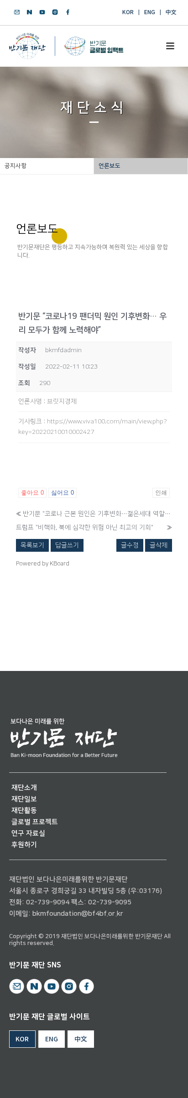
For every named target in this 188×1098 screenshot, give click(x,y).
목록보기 (32, 545)
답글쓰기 (67, 545)
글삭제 (158, 545)
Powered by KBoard (42, 563)
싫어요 (62, 492)
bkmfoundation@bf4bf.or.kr (77, 914)
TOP (154, 1080)
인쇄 (161, 492)
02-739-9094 (47, 902)
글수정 (130, 545)
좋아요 (32, 492)
